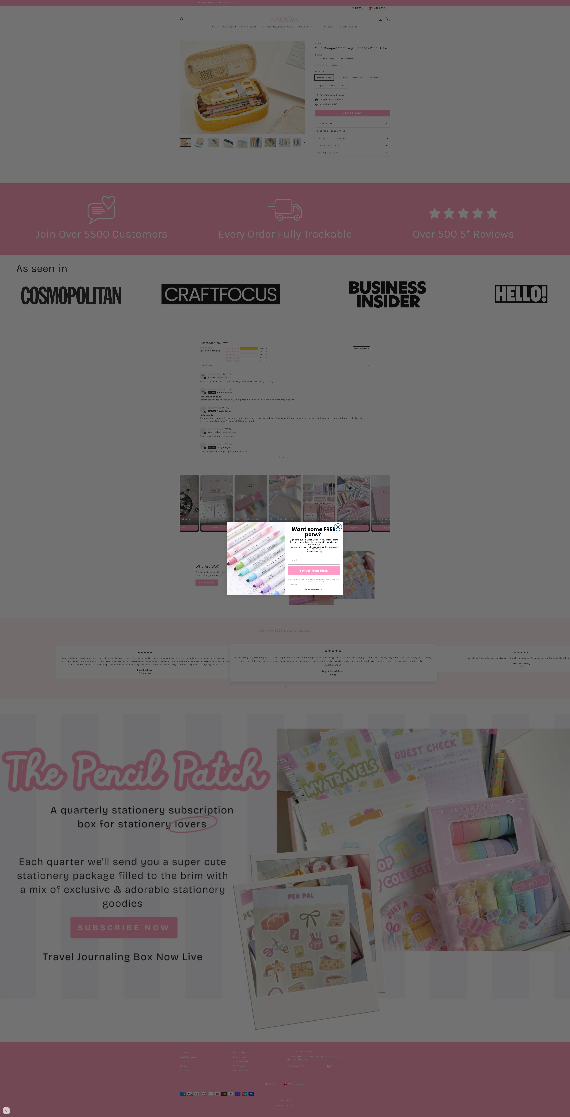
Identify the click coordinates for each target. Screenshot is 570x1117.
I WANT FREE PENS (314, 570)
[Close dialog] (338, 527)
